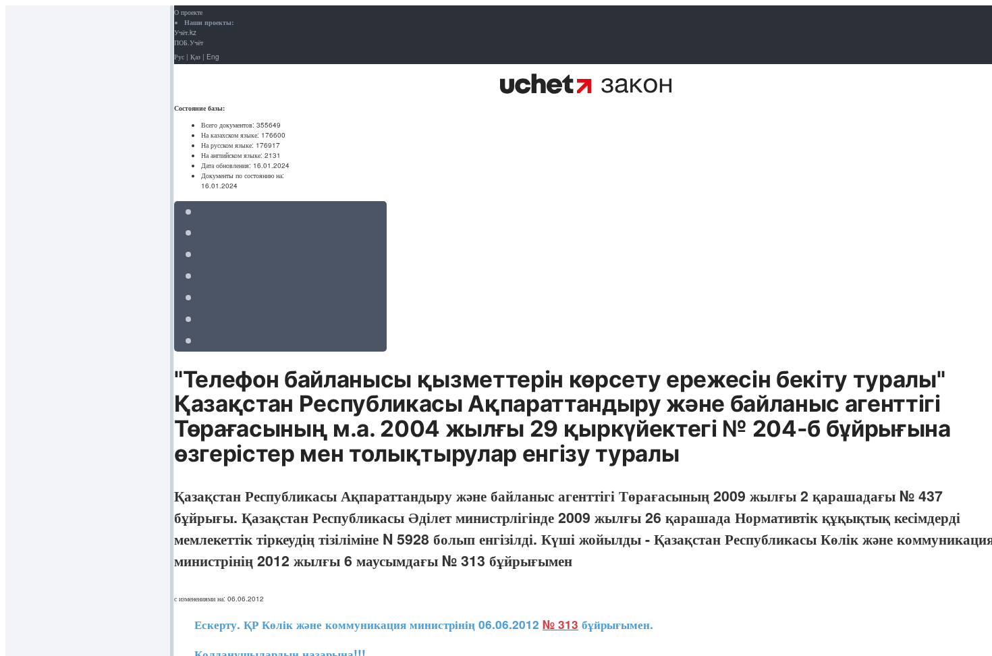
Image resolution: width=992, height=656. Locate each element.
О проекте (188, 12)
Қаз (195, 56)
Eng (212, 56)
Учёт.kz (185, 32)
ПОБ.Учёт (188, 42)
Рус (179, 56)
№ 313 (560, 624)
